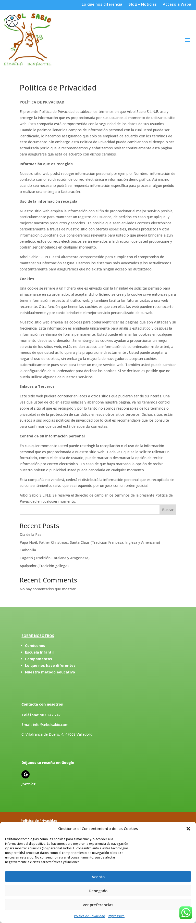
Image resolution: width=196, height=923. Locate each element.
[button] (188, 828)
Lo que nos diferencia (102, 4)
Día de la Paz (31, 534)
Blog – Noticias (142, 4)
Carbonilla (28, 550)
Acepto (98, 876)
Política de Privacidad (89, 916)
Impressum (116, 916)
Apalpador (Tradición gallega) (44, 565)
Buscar (168, 509)
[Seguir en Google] (25, 774)
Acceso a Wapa (177, 4)
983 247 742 (50, 714)
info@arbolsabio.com (50, 724)
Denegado (98, 890)
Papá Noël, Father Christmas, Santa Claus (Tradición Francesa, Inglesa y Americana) (90, 542)
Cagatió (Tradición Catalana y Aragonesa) (55, 557)
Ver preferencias (98, 904)
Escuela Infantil (39, 652)
